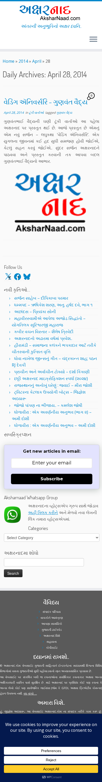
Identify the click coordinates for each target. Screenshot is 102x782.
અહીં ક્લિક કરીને (43, 512)
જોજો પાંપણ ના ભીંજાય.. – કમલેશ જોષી (48, 405)
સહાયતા (52, 642)
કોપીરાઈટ (52, 647)
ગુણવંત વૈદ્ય (64, 112)
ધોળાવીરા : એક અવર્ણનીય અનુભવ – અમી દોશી (54, 425)
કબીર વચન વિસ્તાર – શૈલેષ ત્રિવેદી (43, 332)
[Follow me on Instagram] (7, 41)
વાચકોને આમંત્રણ (52, 618)
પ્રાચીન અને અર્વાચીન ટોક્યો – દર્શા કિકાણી (52, 372)
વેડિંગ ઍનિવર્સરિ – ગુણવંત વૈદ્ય (46, 102)
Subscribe (52, 478)
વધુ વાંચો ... (30, 693)
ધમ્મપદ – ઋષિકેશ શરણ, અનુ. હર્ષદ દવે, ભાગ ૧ (53, 305)
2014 (23, 61)
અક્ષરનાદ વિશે (51, 636)
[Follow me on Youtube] (9, 41)
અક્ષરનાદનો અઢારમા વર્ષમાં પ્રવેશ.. (43, 338)
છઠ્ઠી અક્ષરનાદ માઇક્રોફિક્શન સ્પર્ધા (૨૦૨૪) (51, 378)
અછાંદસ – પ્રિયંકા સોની (35, 311)
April (36, 61)
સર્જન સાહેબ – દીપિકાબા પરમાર (41, 298)
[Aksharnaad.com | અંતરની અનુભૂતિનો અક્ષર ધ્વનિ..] (51, 12)
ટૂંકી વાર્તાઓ (36, 112)
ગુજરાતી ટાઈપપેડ (52, 630)
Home (8, 61)
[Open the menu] (93, 39)
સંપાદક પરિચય (52, 612)
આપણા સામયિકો (51, 624)
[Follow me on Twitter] (4, 41)
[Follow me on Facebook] (6, 41)
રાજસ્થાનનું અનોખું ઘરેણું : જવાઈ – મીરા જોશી (53, 385)
